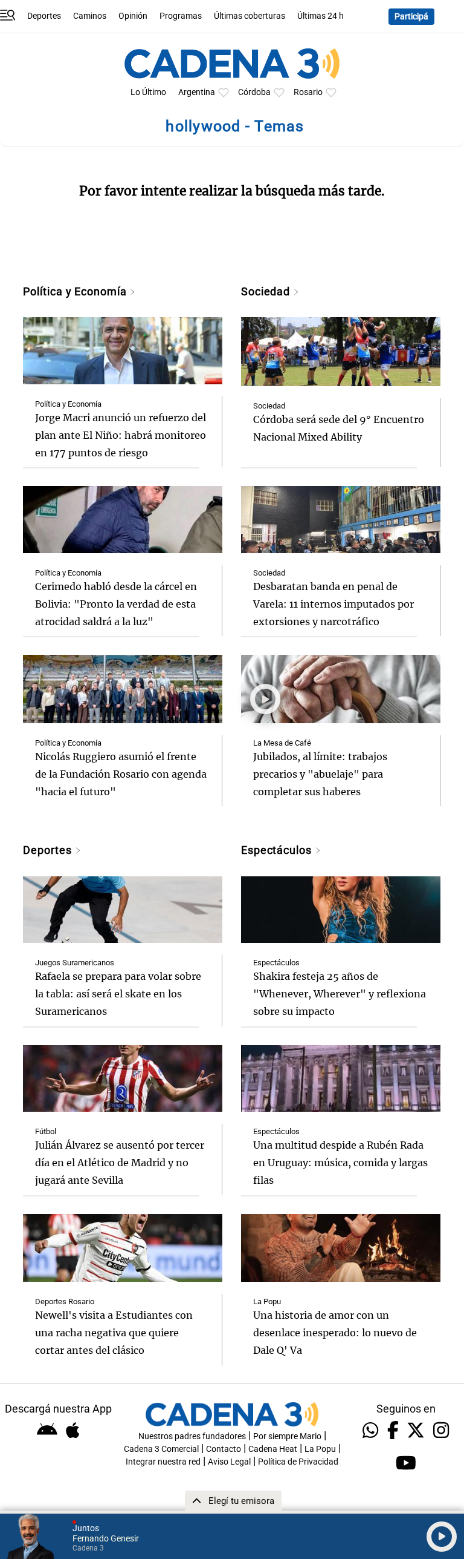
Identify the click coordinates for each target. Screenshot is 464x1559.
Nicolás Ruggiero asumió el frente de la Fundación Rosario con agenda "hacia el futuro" (121, 774)
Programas (181, 16)
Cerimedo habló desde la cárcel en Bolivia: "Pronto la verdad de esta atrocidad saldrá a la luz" (116, 604)
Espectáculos (278, 850)
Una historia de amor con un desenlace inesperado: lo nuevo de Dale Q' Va (335, 1332)
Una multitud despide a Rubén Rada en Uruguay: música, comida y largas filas (340, 1162)
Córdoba (254, 92)
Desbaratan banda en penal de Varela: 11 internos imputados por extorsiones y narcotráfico (333, 604)
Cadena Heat (272, 1449)
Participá (411, 16)
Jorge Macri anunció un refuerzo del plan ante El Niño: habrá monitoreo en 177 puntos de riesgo (120, 435)
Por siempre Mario (287, 1436)
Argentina (196, 92)
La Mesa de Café (282, 742)
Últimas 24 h (320, 16)
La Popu (267, 1301)
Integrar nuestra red (163, 1462)
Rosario (308, 92)
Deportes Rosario (64, 1301)
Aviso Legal (229, 1462)
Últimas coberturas (249, 16)
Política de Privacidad (298, 1462)
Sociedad (267, 291)
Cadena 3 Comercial (161, 1449)
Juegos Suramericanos (74, 962)
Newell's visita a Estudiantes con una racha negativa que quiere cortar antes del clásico (114, 1332)
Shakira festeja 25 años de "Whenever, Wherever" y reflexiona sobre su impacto (339, 993)
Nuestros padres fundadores (192, 1436)
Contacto (223, 1449)
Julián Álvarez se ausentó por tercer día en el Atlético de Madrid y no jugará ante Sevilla (119, 1162)
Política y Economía (76, 291)
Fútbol (45, 1131)
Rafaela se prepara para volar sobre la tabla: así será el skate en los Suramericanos (118, 993)
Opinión (132, 16)
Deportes (44, 16)
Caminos (89, 16)
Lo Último (148, 92)
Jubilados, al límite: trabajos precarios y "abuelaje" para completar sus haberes (320, 774)
